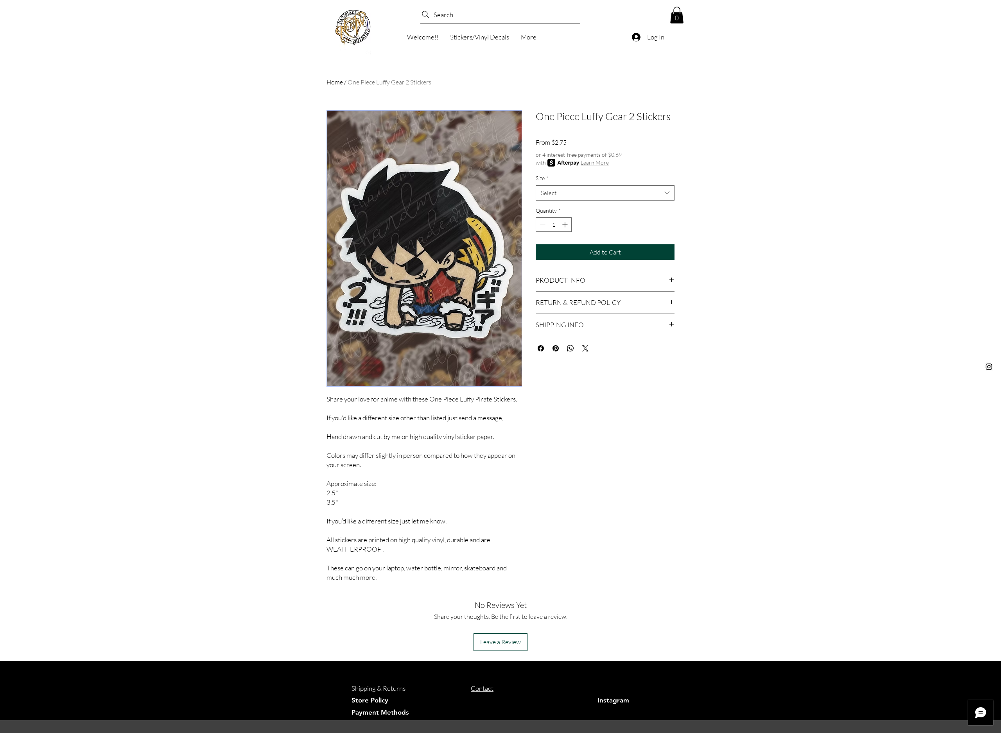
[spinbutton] (554, 224)
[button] (677, 15)
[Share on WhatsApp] (570, 348)
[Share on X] (585, 348)
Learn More (595, 162)
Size (542, 178)
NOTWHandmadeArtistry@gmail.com (524, 700)
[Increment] (565, 224)
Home (334, 82)
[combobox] (605, 193)
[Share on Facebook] (540, 348)
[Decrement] (542, 224)
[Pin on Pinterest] (555, 348)
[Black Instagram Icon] (989, 366)
